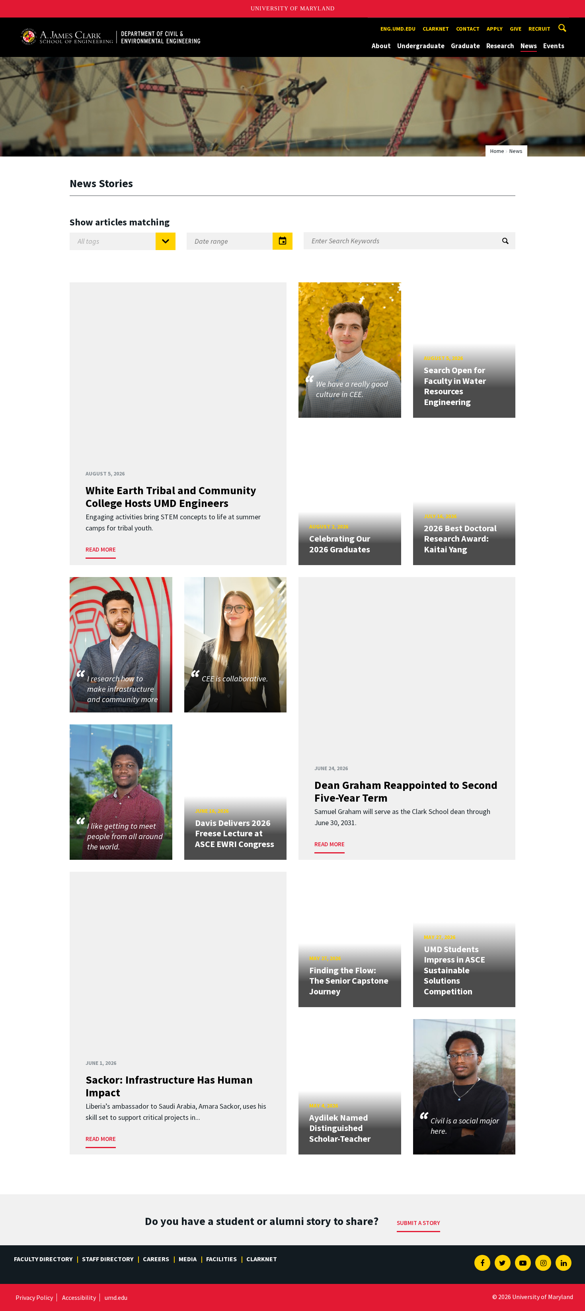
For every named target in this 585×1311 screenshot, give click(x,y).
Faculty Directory (43, 1259)
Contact (468, 28)
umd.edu (116, 1297)
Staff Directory (107, 1259)
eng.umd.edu (397, 28)
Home (497, 151)
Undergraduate (421, 45)
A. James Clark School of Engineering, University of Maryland (110, 24)
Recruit (539, 28)
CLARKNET (436, 28)
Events (553, 45)
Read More (101, 549)
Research (500, 45)
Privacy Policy (34, 1297)
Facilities (221, 1259)
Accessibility (79, 1297)
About (381, 45)
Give (515, 28)
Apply (495, 28)
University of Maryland (293, 9)
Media (188, 1259)
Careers (156, 1259)
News (529, 45)
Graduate (465, 45)
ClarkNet (261, 1259)
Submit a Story (418, 1223)
